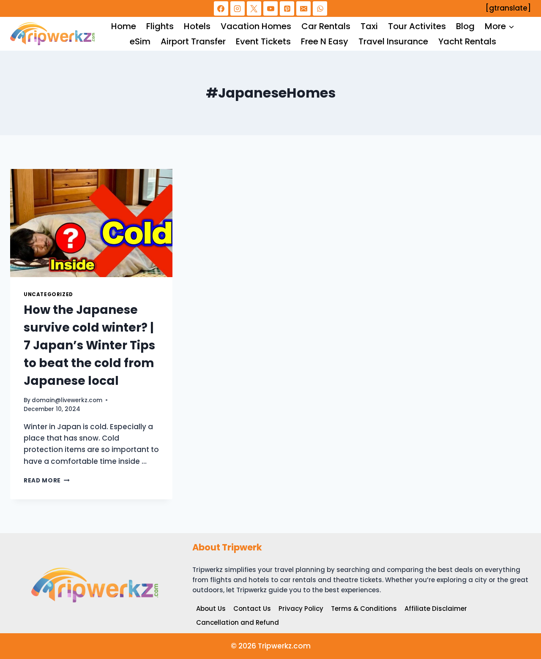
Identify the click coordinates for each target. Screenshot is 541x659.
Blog (465, 26)
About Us (211, 608)
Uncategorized (48, 294)
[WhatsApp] (320, 8)
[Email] (303, 8)
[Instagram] (237, 8)
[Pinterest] (287, 8)
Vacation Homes (256, 26)
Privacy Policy (301, 608)
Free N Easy (324, 41)
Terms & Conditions (364, 608)
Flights (160, 26)
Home (123, 26)
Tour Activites (417, 26)
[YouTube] (270, 8)
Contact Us (252, 608)
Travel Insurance (393, 41)
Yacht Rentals (467, 41)
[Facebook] (221, 8)
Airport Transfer (193, 41)
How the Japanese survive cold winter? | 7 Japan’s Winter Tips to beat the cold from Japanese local (89, 345)
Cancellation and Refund (237, 622)
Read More (47, 481)
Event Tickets (263, 41)
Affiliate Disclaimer (435, 608)
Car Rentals (325, 26)
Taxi (369, 26)
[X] (254, 8)
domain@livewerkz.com (67, 400)
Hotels (197, 26)
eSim (140, 41)
